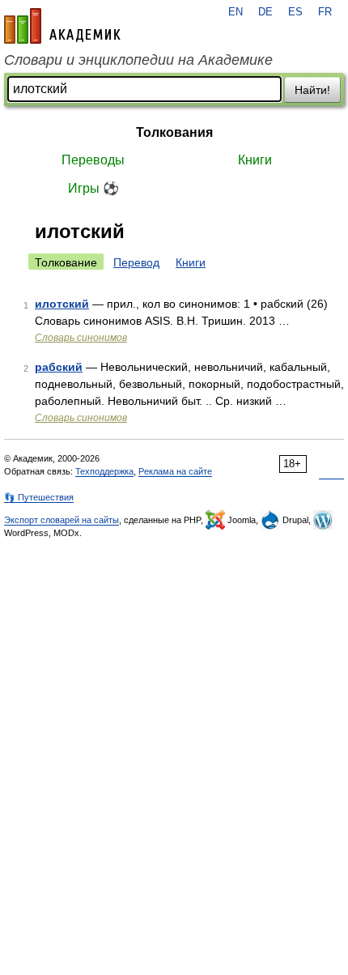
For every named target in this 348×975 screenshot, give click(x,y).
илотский (62, 303)
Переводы (93, 160)
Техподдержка (104, 471)
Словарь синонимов (81, 337)
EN (235, 12)
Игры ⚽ (93, 188)
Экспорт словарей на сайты (61, 520)
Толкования (174, 132)
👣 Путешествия (39, 497)
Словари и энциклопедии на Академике (138, 60)
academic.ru (62, 26)
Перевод (136, 262)
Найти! (312, 89)
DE (265, 12)
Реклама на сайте (175, 471)
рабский (59, 366)
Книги (255, 160)
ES (295, 12)
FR (325, 12)
